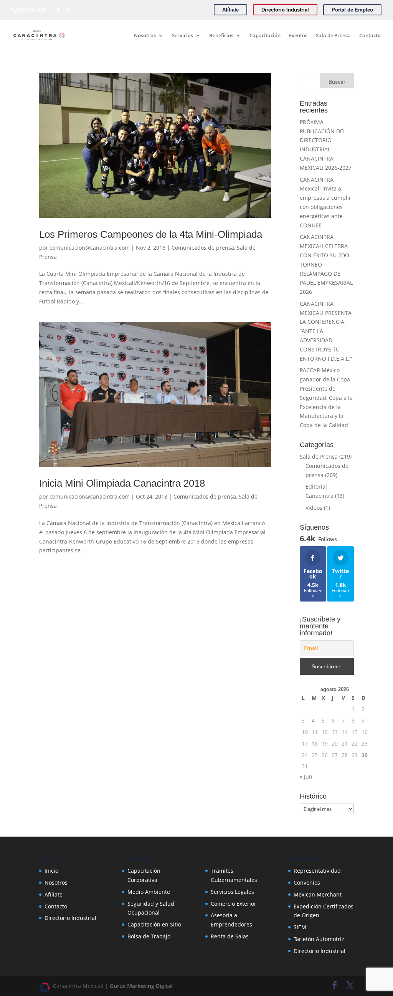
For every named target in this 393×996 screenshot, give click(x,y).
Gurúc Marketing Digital (141, 985)
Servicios (182, 36)
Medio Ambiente (148, 891)
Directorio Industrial (70, 917)
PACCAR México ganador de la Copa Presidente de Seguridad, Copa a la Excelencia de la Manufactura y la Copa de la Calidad (326, 397)
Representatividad (317, 870)
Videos (313, 507)
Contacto (370, 36)
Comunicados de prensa (203, 247)
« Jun (306, 776)
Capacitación (265, 36)
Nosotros (145, 36)
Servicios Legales (232, 891)
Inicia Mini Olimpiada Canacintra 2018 (122, 483)
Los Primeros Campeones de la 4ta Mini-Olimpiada (150, 234)
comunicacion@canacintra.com (90, 247)
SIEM (300, 927)
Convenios (307, 882)
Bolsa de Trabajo (148, 936)
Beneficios (221, 36)
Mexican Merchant (318, 894)
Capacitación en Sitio (154, 924)
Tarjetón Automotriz (319, 939)
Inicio (51, 870)
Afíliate (54, 894)
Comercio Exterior (233, 903)
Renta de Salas (230, 936)
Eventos (298, 36)
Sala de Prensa (333, 36)
